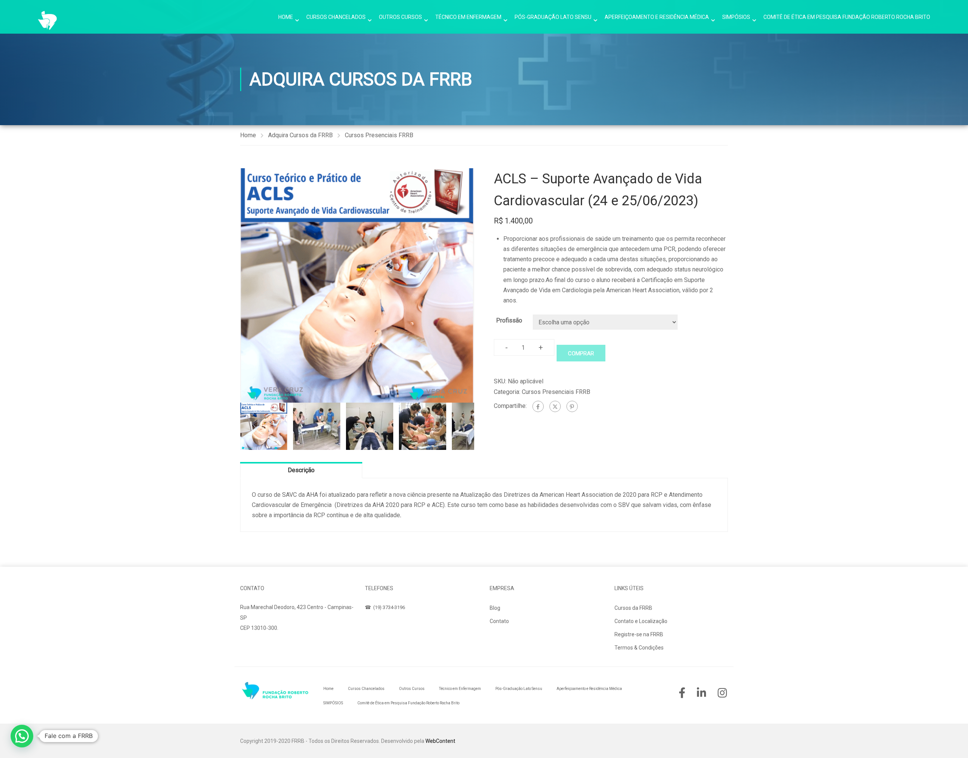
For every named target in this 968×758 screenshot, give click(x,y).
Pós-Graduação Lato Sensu (553, 17)
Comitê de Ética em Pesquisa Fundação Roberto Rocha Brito (846, 17)
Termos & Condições (639, 648)
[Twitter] (555, 406)
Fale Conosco (264, 646)
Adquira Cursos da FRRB (300, 135)
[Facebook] (538, 406)
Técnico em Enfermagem (468, 17)
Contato (499, 621)
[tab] (301, 470)
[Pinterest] (572, 406)
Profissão (509, 320)
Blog (495, 608)
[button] (22, 736)
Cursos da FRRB (633, 608)
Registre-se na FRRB (638, 634)
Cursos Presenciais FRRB (379, 135)
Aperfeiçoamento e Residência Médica (657, 17)
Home (285, 17)
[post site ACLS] (357, 285)
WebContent (440, 741)
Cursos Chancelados (336, 17)
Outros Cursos (400, 17)
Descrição (301, 470)
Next (482, 285)
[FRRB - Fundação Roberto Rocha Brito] (47, 20)
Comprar (581, 353)
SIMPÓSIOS (736, 17)
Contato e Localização (640, 621)
